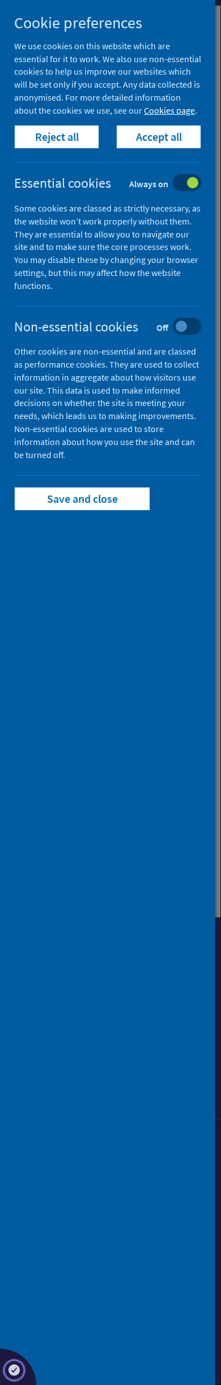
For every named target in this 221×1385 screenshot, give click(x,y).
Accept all (159, 137)
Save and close (82, 498)
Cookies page (169, 110)
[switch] (116, 184)
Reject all (57, 137)
